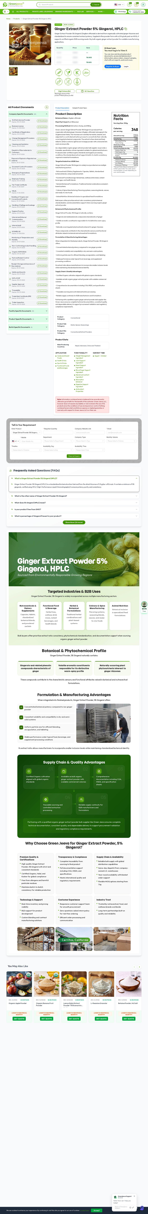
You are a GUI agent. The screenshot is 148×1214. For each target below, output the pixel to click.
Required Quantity (50, 429)
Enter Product (16, 429)
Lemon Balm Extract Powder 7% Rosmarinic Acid (72, 1005)
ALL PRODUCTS (22, 12)
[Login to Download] (47, 107)
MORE (100, 12)
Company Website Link (83, 429)
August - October (101, 356)
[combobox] (57, 441)
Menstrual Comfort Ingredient (82, 376)
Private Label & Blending (42, 12)
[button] (144, 607)
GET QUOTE (19, 1019)
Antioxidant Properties (80, 390)
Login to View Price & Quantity (19, 1013)
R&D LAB (80, 12)
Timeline (14, 446)
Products (16, 19)
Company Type (80, 437)
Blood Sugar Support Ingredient (83, 371)
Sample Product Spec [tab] (79, 108)
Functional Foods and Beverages (63, 367)
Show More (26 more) (74, 522)
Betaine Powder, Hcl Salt (128, 1003)
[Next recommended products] (139, 967)
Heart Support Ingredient (81, 366)
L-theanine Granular (99, 1003)
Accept (97, 1210)
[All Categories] (6, 11)
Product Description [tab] (62, 108)
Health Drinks (61, 361)
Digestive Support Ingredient (82, 385)
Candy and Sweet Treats (63, 357)
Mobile (23, 437)
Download (43, 121)
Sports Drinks (62, 363)
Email (109, 429)
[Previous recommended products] (134, 967)
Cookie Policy (84, 1210)
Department (47, 437)
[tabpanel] (97, 262)
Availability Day (48, 446)
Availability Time (80, 446)
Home (8, 19)
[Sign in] (143, 4)
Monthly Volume (112, 437)
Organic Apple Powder (18, 1003)
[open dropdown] (29, 11)
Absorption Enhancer (80, 381)
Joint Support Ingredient (80, 362)
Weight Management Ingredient (83, 357)
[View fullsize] (47, 61)
